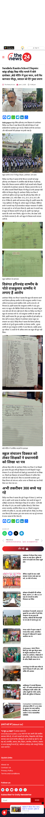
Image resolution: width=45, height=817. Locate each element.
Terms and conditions (10, 773)
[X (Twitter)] (16, 533)
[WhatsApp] (4, 533)
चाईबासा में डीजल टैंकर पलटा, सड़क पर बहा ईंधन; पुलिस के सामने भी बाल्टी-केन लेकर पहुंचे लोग (33, 558)
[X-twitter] (7, 789)
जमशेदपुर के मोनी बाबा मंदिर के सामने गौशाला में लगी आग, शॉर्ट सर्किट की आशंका (33, 669)
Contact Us (6, 767)
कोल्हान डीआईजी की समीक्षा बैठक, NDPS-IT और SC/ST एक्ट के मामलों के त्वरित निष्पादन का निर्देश (32, 595)
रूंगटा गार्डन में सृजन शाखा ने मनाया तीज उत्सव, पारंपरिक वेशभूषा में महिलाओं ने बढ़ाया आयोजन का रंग (32, 632)
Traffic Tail (12, 813)
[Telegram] (21, 533)
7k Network (33, 813)
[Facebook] (10, 533)
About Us (5, 764)
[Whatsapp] (25, 789)
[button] (3, 57)
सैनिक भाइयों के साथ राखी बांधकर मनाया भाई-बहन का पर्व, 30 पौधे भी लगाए (32, 576)
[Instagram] (16, 789)
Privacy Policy (7, 770)
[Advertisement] (22, 23)
